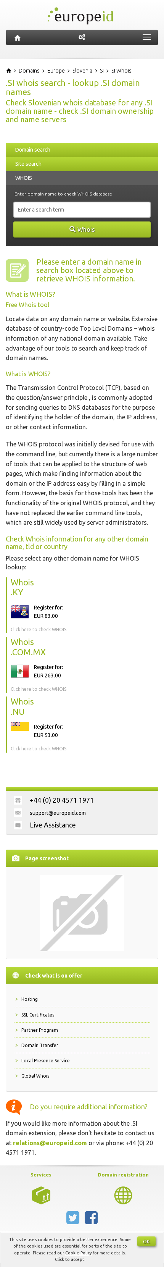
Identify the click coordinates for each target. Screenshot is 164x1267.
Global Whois (35, 1075)
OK (146, 1241)
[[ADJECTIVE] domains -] (41, 1194)
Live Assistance (53, 825)
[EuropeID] (17, 37)
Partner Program (39, 1030)
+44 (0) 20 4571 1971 (62, 800)
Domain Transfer (39, 1045)
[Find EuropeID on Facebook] (91, 1220)
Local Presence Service (45, 1060)
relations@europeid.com (50, 1142)
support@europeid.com (58, 813)
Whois (86, 229)
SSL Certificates (37, 1014)
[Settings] (82, 37)
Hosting (29, 999)
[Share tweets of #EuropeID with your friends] (73, 1220)
